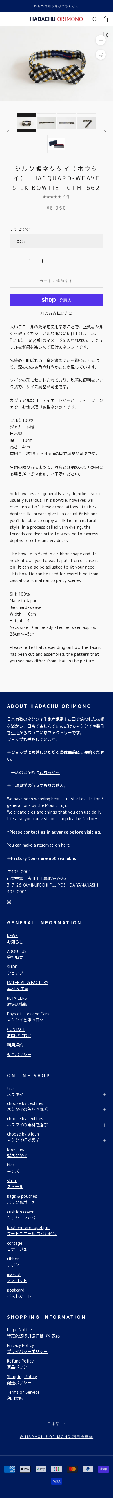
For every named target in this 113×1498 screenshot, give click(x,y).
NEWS (15, 938)
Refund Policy (20, 1364)
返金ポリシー (19, 1054)
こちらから (49, 772)
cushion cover (23, 1215)
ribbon (13, 1262)
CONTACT (19, 1032)
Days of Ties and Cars (28, 1017)
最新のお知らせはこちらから (56, 6)
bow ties (17, 1152)
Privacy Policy (27, 1348)
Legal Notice (33, 1332)
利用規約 (15, 1045)
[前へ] (8, 131)
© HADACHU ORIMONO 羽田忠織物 (56, 1437)
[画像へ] (26, 122)
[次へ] (105, 131)
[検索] (95, 19)
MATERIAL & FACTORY (27, 985)
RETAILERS (17, 1001)
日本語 (54, 1424)
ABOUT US (17, 954)
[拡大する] (101, 40)
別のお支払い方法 (56, 313)
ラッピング (20, 229)
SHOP (15, 970)
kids (13, 1168)
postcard (19, 1293)
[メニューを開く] (8, 19)
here (65, 845)
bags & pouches (22, 1199)
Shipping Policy (22, 1379)
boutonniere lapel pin (32, 1230)
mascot (17, 1277)
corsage (17, 1246)
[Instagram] (9, 901)
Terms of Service (23, 1395)
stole (15, 1183)
